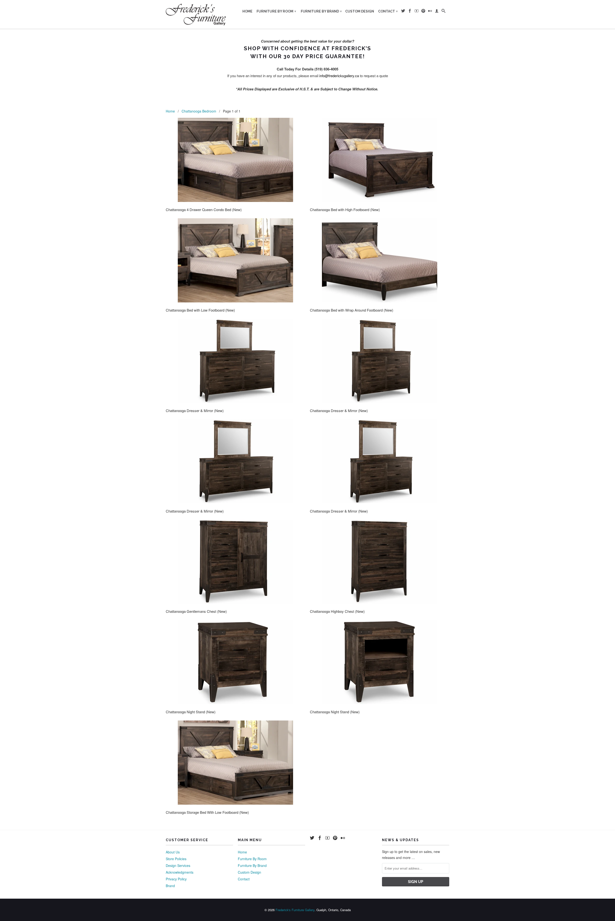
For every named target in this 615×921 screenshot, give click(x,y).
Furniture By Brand (321, 11)
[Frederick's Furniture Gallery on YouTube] (416, 12)
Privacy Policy (176, 879)
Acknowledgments (179, 872)
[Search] (443, 12)
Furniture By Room (276, 11)
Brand (170, 885)
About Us (173, 852)
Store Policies (176, 858)
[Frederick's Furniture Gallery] (196, 14)
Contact (388, 11)
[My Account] (437, 12)
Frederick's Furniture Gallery (295, 910)
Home (247, 11)
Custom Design (359, 11)
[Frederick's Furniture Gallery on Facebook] (410, 12)
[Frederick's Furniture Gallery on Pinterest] (423, 12)
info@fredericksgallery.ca (339, 75)
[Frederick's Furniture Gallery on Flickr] (430, 12)
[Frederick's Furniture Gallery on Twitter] (403, 12)
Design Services (178, 865)
